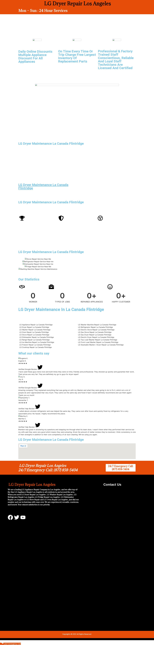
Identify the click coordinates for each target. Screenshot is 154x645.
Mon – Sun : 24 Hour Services (43, 10)
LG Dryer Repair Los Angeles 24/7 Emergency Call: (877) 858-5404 (48, 467)
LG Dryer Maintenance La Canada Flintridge (43, 186)
